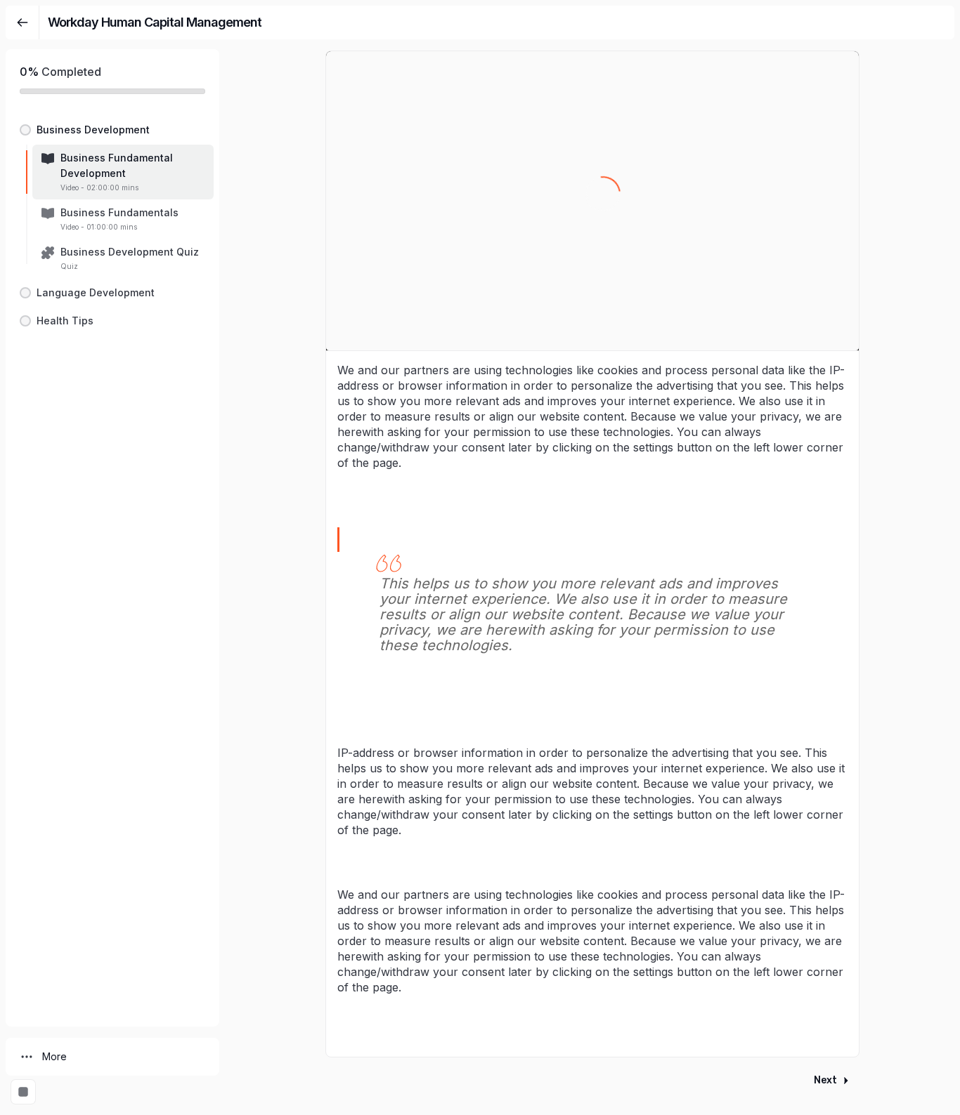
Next (825, 1080)
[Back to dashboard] (22, 22)
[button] (112, 130)
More (54, 1056)
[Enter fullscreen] (23, 1092)
